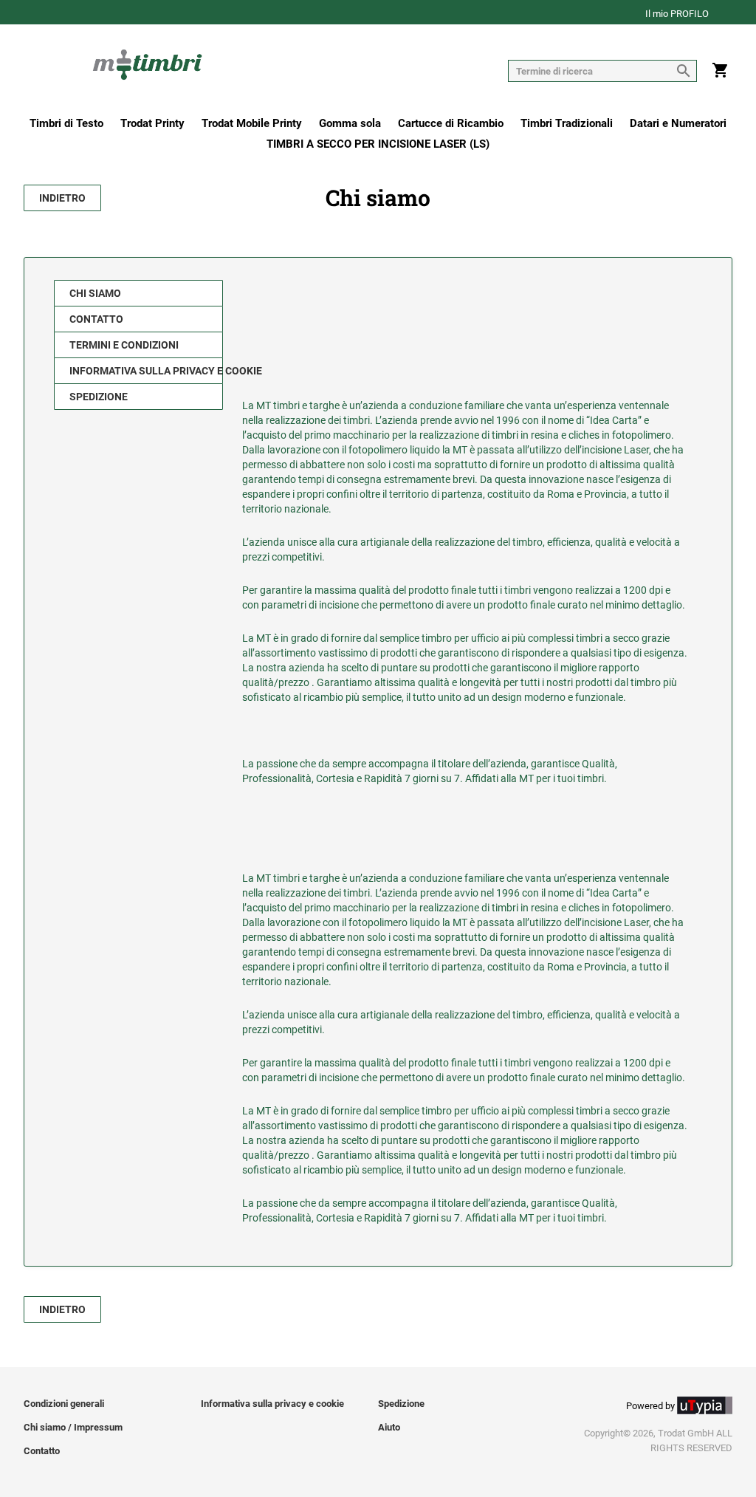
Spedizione (98, 396)
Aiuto (389, 1427)
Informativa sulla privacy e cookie (146, 371)
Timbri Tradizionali (566, 123)
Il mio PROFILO (677, 14)
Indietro (62, 198)
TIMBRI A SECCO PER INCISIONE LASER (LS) (378, 144)
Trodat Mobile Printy (252, 123)
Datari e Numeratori (678, 123)
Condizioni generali (64, 1403)
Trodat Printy (152, 123)
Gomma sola (350, 123)
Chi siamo (95, 293)
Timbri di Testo (66, 123)
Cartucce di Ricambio (451, 123)
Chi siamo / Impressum (73, 1427)
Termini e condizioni (124, 345)
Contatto (96, 319)
